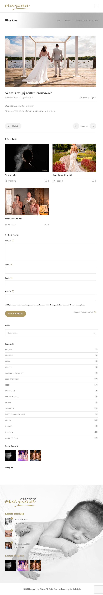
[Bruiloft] (23, 455)
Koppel (8, 403)
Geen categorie (12, 379)
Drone (8, 361)
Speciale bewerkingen (15, 414)
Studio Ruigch (75, 589)
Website (8, 291)
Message (8, 241)
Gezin (7, 385)
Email (7, 278)
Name (7, 265)
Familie (8, 367)
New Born (9, 408)
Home (59, 21)
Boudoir (8, 349)
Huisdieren (10, 391)
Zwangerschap (11, 438)
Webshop (9, 426)
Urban (8, 420)
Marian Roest (12, 98)
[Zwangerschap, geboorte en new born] (10, 455)
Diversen (9, 355)
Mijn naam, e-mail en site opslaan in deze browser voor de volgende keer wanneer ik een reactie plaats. (46, 305)
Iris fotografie (11, 397)
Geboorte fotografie (14, 373)
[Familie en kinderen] (35, 455)
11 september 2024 (26, 98)
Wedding (68, 21)
